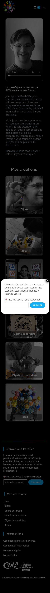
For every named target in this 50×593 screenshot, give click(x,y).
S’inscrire (37, 305)
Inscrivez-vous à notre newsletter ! (24, 299)
